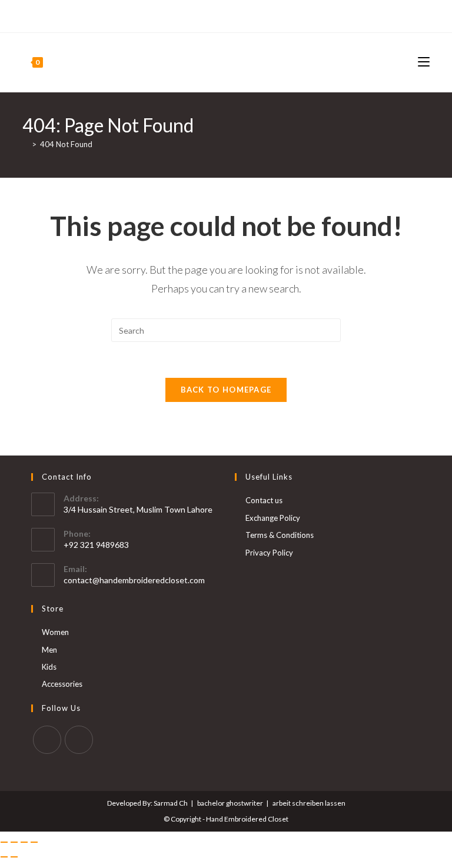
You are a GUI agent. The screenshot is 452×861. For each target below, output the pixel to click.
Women (55, 632)
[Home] (25, 144)
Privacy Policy (269, 552)
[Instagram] (39, 16)
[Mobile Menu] (424, 62)
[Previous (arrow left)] (4, 857)
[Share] (24, 842)
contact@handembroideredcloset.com (134, 580)
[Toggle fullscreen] (14, 842)
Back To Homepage (226, 389)
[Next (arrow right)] (14, 857)
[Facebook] (27, 16)
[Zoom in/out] (4, 842)
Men (49, 649)
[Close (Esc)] (34, 842)
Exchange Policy (272, 518)
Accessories (62, 684)
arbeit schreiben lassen (308, 803)
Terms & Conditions (279, 535)
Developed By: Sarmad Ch (147, 803)
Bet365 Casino (402, 16)
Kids (49, 666)
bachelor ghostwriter (230, 803)
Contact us (263, 500)
